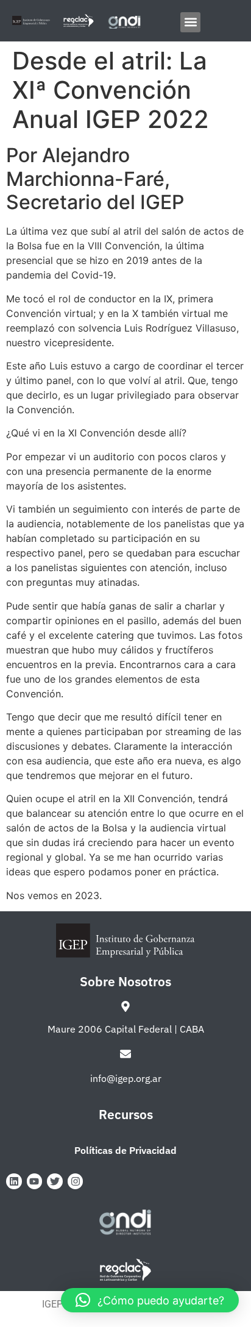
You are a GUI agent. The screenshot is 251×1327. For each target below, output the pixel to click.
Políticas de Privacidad (125, 1150)
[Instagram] (75, 1181)
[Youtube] (35, 1181)
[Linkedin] (14, 1181)
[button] (190, 22)
